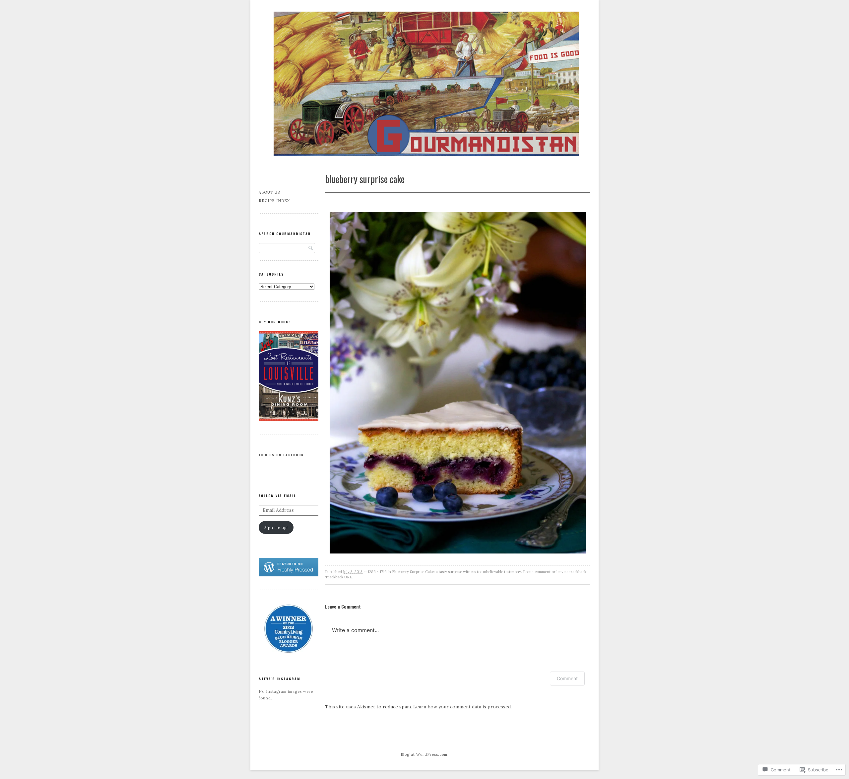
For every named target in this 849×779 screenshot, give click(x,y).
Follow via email (277, 495)
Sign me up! (276, 527)
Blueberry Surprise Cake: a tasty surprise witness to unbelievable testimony (456, 571)
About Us (269, 192)
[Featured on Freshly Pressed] (288, 575)
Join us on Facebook (281, 454)
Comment (567, 678)
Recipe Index (274, 200)
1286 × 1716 (377, 571)
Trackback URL (338, 577)
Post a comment (537, 571)
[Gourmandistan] (424, 84)
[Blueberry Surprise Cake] (458, 552)
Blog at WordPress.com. (425, 754)
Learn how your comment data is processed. (462, 707)
